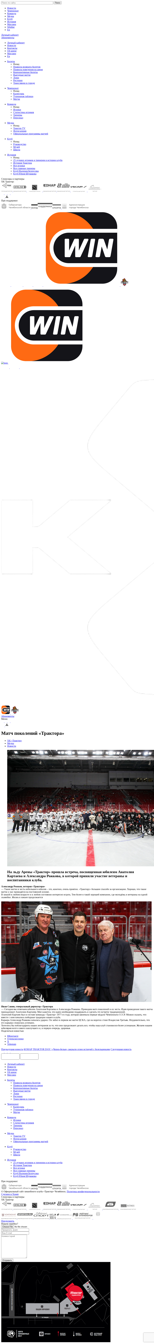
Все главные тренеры (24, 168)
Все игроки (19, 165)
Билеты (11, 61)
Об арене (12, 51)
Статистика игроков (23, 112)
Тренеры (17, 115)
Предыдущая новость (12, 1049)
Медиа (10, 16)
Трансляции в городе (24, 83)
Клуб (9, 19)
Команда (11, 13)
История (11, 21)
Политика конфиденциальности (83, 1191)
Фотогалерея (19, 131)
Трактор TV (19, 128)
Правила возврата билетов (26, 67)
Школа (16, 149)
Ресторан (18, 80)
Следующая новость (121, 1049)
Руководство (19, 144)
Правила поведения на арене (28, 69)
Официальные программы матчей (30, 133)
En (8, 29)
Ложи (16, 77)
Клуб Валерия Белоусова (26, 171)
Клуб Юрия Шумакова (24, 173)
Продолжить (7, 1221)
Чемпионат (13, 10)
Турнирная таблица (23, 96)
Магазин (11, 24)
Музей (16, 147)
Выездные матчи (22, 75)
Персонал (18, 117)
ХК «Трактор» (14, 740)
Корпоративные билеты (25, 72)
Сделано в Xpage (10, 1194)
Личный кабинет (16, 42)
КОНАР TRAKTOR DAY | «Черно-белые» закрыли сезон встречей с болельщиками (67, 1049)
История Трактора (22, 163)
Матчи (16, 99)
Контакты (12, 48)
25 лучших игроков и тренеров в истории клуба (37, 160)
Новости (11, 8)
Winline (11, 27)
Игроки (17, 109)
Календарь (18, 93)
